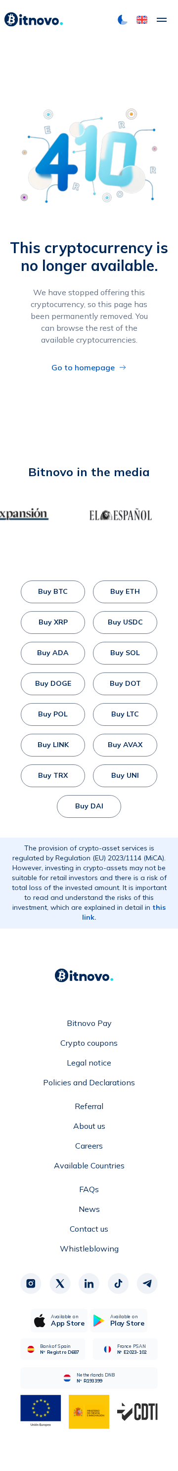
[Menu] (161, 20)
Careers (89, 1146)
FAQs (89, 1189)
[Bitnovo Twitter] (59, 1283)
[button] (141, 20)
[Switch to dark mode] (122, 20)
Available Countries (89, 1165)
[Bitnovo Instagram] (30, 1283)
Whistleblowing (89, 1248)
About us (89, 1126)
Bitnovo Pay (89, 1023)
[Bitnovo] (33, 20)
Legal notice (89, 1063)
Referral (89, 1106)
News (89, 1209)
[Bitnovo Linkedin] (89, 1283)
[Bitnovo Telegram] (147, 1283)
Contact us (89, 1229)
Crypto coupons (89, 1043)
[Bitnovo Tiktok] (118, 1283)
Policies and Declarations (89, 1082)
